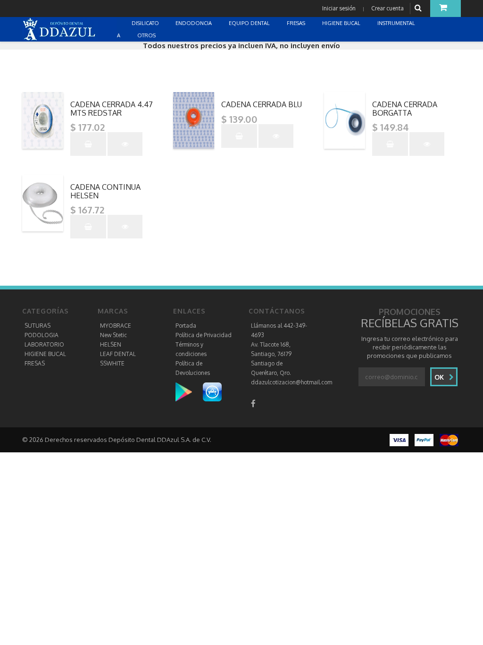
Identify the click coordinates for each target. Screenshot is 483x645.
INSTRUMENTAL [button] (396, 23)
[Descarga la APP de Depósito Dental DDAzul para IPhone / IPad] (212, 391)
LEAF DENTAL (118, 353)
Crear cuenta (387, 8)
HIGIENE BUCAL (45, 353)
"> (114, 96)
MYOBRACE (115, 325)
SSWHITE (112, 363)
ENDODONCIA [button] (194, 23)
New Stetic (113, 335)
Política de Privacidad (203, 335)
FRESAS (35, 363)
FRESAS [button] (297, 23)
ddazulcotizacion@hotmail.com (291, 382)
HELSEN (110, 344)
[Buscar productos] (419, 8)
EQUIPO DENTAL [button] (250, 23)
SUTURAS (37, 325)
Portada (185, 325)
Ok (440, 377)
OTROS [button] (147, 35)
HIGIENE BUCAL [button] (342, 23)
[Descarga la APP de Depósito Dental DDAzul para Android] (188, 391)
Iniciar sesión (339, 8)
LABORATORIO (44, 344)
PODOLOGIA (41, 335)
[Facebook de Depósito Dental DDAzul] (253, 403)
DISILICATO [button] (146, 23)
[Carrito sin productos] (445, 8)
